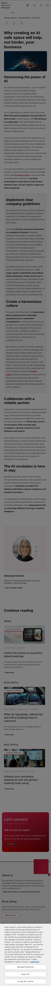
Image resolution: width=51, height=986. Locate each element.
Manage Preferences (25, 967)
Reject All (25, 974)
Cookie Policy (34, 962)
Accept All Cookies (25, 981)
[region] (25, 955)
